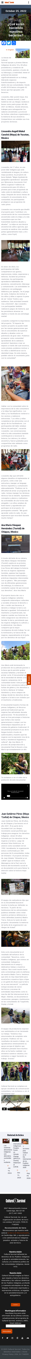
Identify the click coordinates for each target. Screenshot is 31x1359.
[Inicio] (9, 2)
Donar (15, 1304)
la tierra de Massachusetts (18, 1233)
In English (10, 50)
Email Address (15, 1323)
